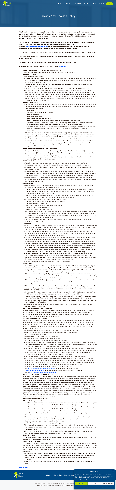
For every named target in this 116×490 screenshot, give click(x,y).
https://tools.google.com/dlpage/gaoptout (41, 368)
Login (109, 4)
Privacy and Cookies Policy (91, 487)
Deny (94, 483)
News (94, 4)
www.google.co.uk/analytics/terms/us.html (42, 372)
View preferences (107, 483)
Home (59, 4)
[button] (113, 471)
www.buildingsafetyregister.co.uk (36, 46)
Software (68, 4)
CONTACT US (23, 467)
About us (87, 4)
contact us (62, 66)
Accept (81, 483)
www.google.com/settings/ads (35, 370)
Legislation (77, 4)
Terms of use (100, 487)
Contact (101, 4)
